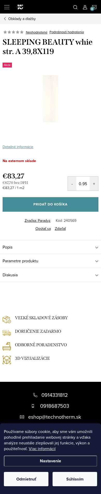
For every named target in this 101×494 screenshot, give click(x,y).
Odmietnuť (26, 479)
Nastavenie (50, 461)
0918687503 (54, 406)
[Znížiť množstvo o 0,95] (72, 184)
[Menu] (6, 7)
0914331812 (54, 395)
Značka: (38, 220)
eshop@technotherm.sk (54, 416)
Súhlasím (75, 479)
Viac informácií (42, 448)
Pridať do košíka (50, 204)
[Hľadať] (75, 7)
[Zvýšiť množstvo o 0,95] (94, 184)
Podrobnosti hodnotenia (66, 32)
